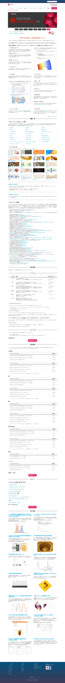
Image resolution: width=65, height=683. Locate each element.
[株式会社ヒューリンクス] (10, 4)
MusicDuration (27, 237)
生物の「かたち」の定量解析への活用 (42, 595)
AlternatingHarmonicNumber (33, 232)
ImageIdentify (33, 124)
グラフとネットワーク (29, 133)
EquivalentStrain (24, 236)
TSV (27, 252)
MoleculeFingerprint (22, 244)
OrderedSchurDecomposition (27, 226)
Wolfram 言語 (11, 61)
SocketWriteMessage (26, 262)
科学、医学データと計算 (45, 137)
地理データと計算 (28, 137)
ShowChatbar (11, 254)
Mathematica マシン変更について (14, 495)
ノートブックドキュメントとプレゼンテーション (17, 141)
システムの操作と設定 (45, 141)
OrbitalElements (29, 248)
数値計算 (27, 127)
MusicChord (22, 237)
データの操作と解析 (13, 131)
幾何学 (11, 135)
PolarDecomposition (19, 227)
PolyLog (14, 230)
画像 (42, 133)
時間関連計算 (12, 137)
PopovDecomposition (30, 228)
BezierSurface (19, 246)
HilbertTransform (12, 233)
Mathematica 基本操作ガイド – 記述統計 (15, 502)
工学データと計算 (12, 139)
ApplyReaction (38, 124)
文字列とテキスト (12, 133)
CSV (26, 252)
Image (17, 124)
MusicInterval (35, 237)
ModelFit (35, 239)
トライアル (30, 29)
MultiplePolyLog (38, 230)
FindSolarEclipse (27, 249)
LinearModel (44, 239)
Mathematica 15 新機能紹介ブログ (15, 33)
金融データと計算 (28, 139)
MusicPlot (16, 238)
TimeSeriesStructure (21, 216)
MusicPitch (31, 237)
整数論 (27, 129)
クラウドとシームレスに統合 (20, 110)
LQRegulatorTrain (29, 251)
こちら (53, 347)
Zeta (10, 230)
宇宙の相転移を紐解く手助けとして (16, 554)
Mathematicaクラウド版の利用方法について (15, 491)
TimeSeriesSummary (38, 216)
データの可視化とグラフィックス (47, 131)
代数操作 (11, 129)
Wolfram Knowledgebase (40, 104)
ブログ (44, 8)
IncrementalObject (27, 210)
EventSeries (16, 252)
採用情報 (48, 8)
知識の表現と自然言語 (45, 135)
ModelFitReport (39, 239)
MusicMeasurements (49, 237)
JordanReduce (24, 229)
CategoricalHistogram (34, 219)
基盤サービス (25, 8)
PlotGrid (29, 221)
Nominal (24, 217)
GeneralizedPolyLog (34, 231)
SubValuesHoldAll (33, 209)
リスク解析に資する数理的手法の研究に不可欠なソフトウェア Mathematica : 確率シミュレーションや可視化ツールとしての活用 (20, 515)
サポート (35, 8)
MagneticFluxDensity (21, 235)
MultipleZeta (34, 230)
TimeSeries (11, 252)
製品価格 (35, 29)
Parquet (30, 252)
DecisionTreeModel (49, 239)
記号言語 (11, 127)
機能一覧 (17, 29)
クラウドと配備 (28, 143)
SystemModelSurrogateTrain (42, 250)
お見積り (48, 29)
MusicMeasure (44, 237)
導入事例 (40, 8)
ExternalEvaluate (18, 263)
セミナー (31, 8)
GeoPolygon (20, 124)
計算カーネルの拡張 (13, 184)
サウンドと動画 (28, 135)
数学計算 (43, 127)
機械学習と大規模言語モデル (30, 131)
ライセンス (25, 29)
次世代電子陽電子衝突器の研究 (15, 573)
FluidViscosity (18, 234)
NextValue (21, 211)
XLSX (34, 252)
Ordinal (24, 218)
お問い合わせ (54, 8)
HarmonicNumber (19, 230)
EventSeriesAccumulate (28, 215)
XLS (32, 252)
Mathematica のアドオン (14, 194)
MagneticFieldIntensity (33, 235)
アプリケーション (11, 8)
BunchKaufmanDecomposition (28, 225)
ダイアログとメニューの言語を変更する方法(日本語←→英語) (18, 498)
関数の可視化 (44, 129)
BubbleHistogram (30, 220)
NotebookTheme (32, 255)
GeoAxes (25, 247)
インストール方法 (11, 489)
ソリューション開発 (18, 8)
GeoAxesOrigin (31, 247)
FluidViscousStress (31, 234)
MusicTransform (12, 238)
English (56, 0)
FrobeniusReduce (40, 229)
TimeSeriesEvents (20, 214)
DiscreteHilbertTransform (25, 233)
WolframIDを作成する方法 (13, 484)
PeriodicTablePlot (24, 245)
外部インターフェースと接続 (14, 143)
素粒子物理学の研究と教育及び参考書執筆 (43, 535)
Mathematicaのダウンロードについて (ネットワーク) (16, 487)
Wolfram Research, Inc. (54, 116)
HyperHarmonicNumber (41, 232)
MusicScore (39, 237)
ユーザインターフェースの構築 (30, 141)
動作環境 (21, 29)
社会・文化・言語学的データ (46, 139)
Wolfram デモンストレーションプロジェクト (49, 111)
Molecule (24, 124)
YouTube (33, 677)
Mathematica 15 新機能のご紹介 (14, 31)
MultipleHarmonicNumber (45, 230)
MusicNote (18, 237)
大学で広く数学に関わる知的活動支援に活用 (18, 614)
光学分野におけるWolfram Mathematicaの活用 (44, 638)
